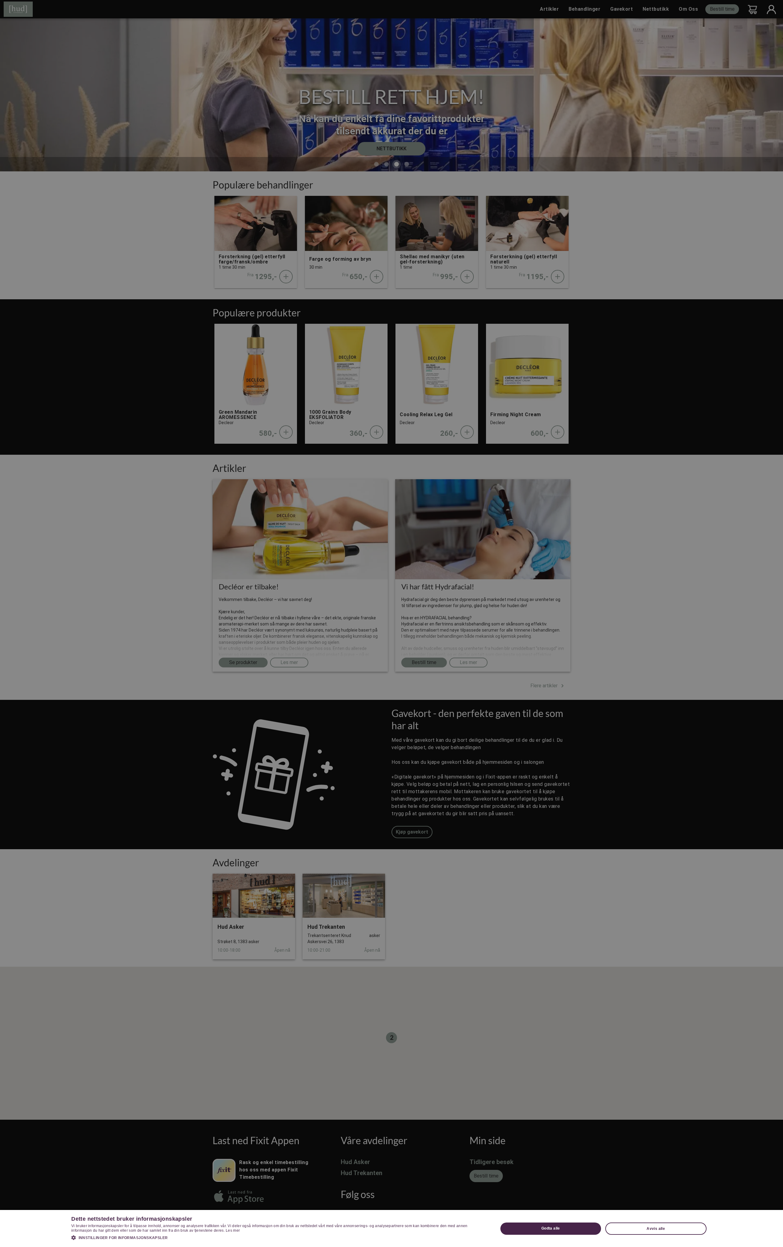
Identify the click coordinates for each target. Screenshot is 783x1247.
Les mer (233, 1230)
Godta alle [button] (550, 1228)
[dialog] (391, 1228)
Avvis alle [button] (656, 1228)
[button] (278, 1237)
